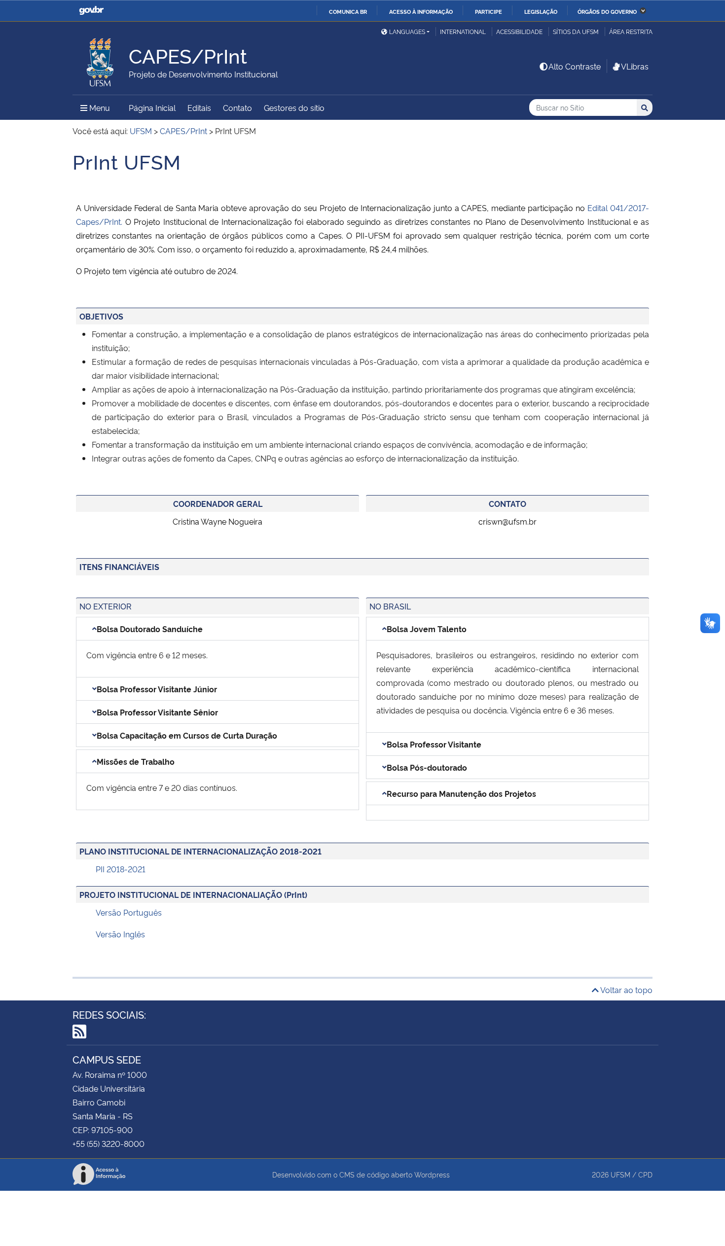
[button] (217, 628)
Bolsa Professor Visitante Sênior (157, 712)
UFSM (620, 1174)
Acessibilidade (519, 31)
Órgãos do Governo (607, 11)
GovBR (91, 10)
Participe (488, 11)
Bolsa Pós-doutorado (427, 767)
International (463, 31)
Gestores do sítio (294, 107)
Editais (199, 107)
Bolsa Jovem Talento (427, 628)
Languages (407, 31)
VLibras (635, 66)
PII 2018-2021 (120, 868)
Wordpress (432, 1174)
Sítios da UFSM (576, 31)
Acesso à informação (421, 11)
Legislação (540, 11)
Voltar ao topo (625, 989)
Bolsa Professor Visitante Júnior (157, 688)
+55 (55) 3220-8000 (108, 1143)
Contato (237, 107)
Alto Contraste (574, 66)
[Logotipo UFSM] (100, 59)
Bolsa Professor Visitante (434, 744)
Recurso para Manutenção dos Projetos (461, 793)
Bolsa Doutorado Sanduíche (150, 628)
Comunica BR (348, 11)
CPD (645, 1174)
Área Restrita (630, 31)
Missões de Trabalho (136, 761)
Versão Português (129, 912)
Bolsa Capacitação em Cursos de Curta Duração (187, 735)
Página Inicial (152, 107)
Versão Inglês (120, 933)
